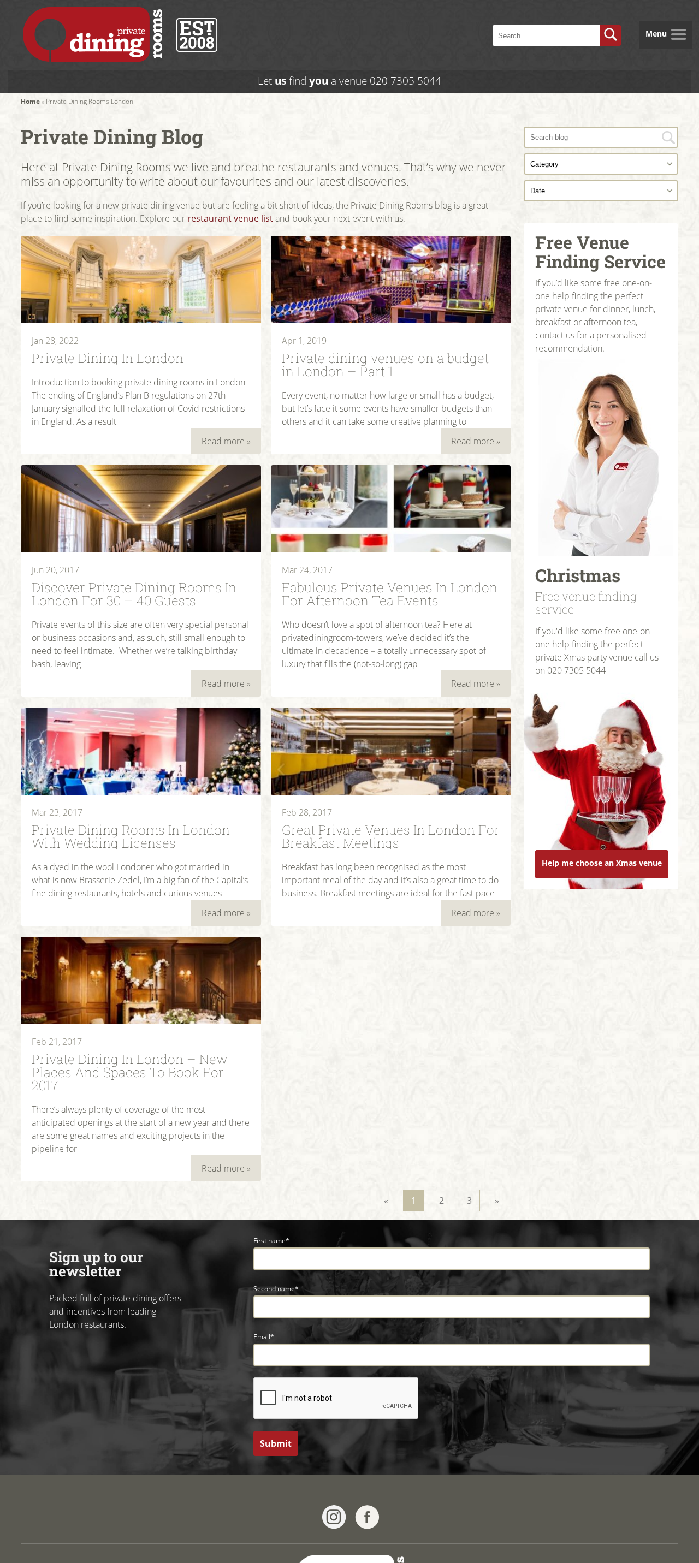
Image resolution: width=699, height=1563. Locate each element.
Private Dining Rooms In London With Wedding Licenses (131, 835)
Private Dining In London (107, 357)
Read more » (226, 441)
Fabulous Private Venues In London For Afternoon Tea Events (389, 593)
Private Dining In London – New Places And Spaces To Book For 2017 (130, 1071)
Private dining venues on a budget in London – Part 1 (385, 363)
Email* (263, 1336)
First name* (271, 1240)
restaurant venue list (230, 218)
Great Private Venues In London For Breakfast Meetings (391, 835)
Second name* (276, 1288)
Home (30, 101)
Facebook (367, 1517)
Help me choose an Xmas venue (602, 863)
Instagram (334, 1517)
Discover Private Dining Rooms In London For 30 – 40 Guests (134, 593)
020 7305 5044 (405, 80)
